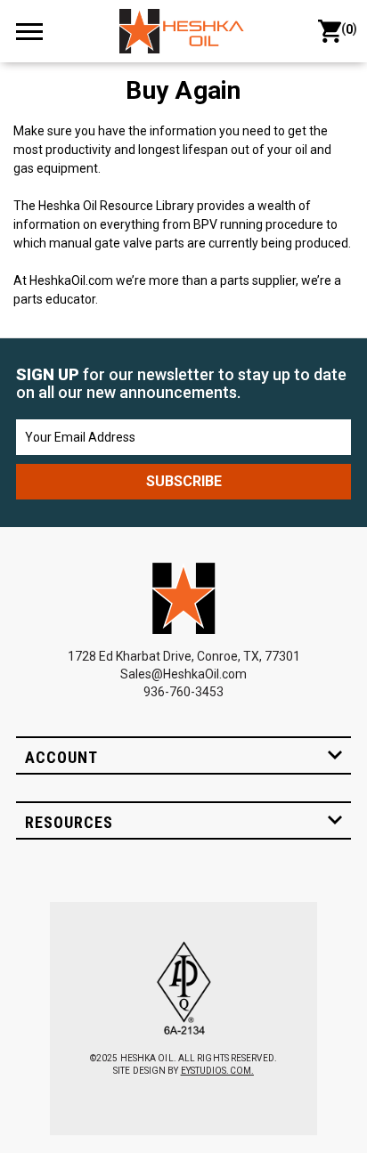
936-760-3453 (183, 692)
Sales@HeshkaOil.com (183, 674)
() (346, 29)
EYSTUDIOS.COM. (217, 1071)
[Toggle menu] (37, 30)
